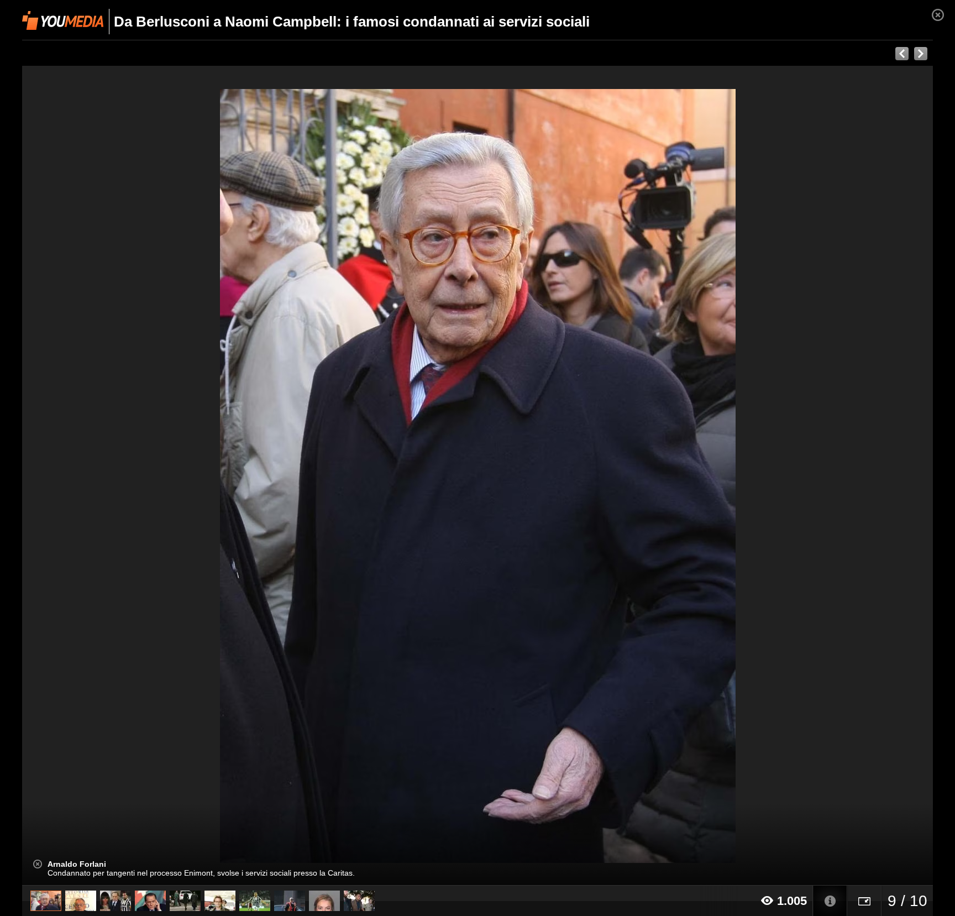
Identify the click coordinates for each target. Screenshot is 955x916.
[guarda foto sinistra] (113, 476)
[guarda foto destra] (568, 476)
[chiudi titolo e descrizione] (37, 864)
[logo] (62, 20)
